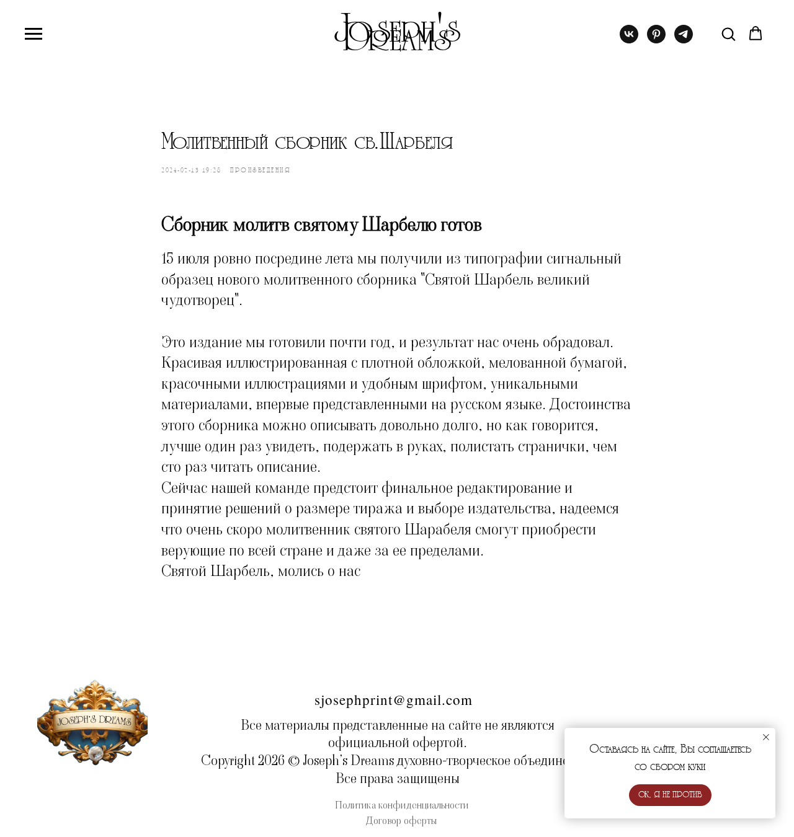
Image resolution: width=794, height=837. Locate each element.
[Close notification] (766, 737)
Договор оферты (401, 820)
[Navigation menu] (33, 34)
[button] (728, 33)
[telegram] (683, 40)
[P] (656, 40)
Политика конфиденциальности (401, 805)
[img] (92, 721)
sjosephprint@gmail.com (393, 699)
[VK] (629, 40)
